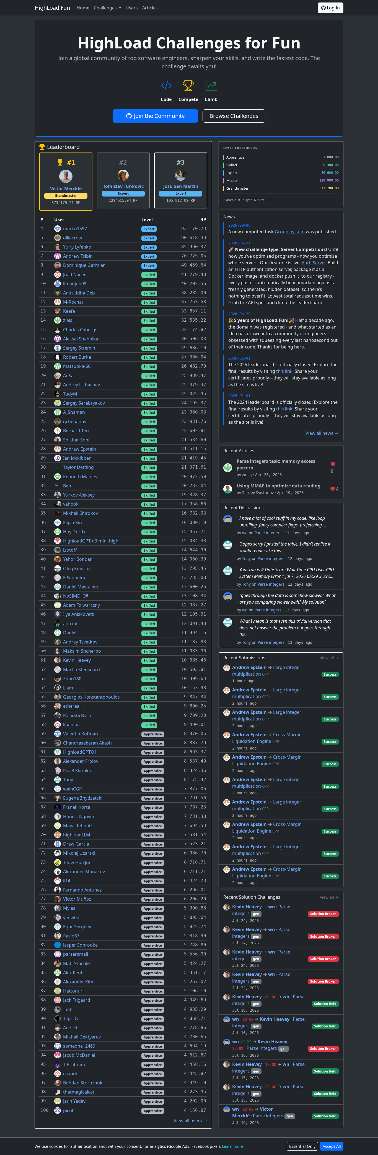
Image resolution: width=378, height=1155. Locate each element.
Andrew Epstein (79, 449)
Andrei (70, 1028)
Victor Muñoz (77, 899)
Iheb (68, 1009)
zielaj (68, 320)
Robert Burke (77, 357)
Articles (150, 8)
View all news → (322, 433)
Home (83, 8)
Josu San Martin (180, 186)
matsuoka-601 (78, 366)
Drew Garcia (76, 844)
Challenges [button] (106, 8)
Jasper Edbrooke (80, 945)
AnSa (68, 376)
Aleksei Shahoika (80, 339)
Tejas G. (71, 1019)
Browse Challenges (233, 116)
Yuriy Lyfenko (77, 247)
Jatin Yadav (74, 1101)
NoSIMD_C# (75, 596)
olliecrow (72, 238)
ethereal (72, 706)
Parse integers (268, 532)
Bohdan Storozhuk (82, 1083)
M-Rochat (73, 302)
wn (245, 532)
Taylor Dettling (78, 467)
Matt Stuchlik (77, 963)
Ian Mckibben (77, 458)
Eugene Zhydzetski (82, 798)
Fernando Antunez (82, 890)
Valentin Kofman (80, 734)
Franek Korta (76, 807)
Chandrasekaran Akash (87, 743)
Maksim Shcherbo (82, 651)
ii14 (66, 881)
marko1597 (75, 229)
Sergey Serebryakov (84, 403)
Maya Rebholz (77, 826)
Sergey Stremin (79, 348)
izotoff (70, 550)
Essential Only (302, 1146)
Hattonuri (73, 991)
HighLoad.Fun (52, 7)
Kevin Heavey (77, 660)
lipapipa (71, 725)
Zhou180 (72, 679)
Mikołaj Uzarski (79, 853)
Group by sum (290, 232)
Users (132, 8)
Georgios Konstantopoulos (91, 697)
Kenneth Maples (80, 477)
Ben (67, 486)
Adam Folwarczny (81, 605)
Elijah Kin (72, 523)
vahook (71, 504)
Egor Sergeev (77, 927)
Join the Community (159, 116)
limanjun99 (74, 284)
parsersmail (75, 954)
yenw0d (71, 917)
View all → (329, 657)
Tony (68, 780)
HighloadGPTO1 (80, 752)
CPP (265, 674)
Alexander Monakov (84, 872)
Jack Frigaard (76, 1000)
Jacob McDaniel (79, 1055)
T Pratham (74, 1064)
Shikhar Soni (76, 440)
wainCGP (72, 789)
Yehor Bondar (77, 559)
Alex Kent (72, 973)
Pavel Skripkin (77, 771)
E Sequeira (74, 578)
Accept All (332, 1146)
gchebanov (74, 421)
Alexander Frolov (80, 761)
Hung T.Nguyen (79, 816)
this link (284, 371)
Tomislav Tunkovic (123, 186)
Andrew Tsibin (78, 256)
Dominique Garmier (84, 265)
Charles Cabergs (80, 330)
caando (71, 1074)
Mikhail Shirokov (80, 513)
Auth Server (313, 263)
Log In (333, 8)
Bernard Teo (76, 431)
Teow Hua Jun (77, 862)
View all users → (190, 1121)
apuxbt (70, 624)
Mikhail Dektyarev (82, 1037)
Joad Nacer (74, 275)
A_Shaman (74, 412)
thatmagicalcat (78, 1092)
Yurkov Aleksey (79, 495)
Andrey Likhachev (81, 385)
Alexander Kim (78, 982)
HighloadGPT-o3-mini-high (90, 541)
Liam (68, 688)
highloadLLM (76, 835)
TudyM (70, 394)
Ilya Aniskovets (78, 614)
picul (68, 1110)
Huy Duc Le (75, 532)
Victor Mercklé (66, 188)
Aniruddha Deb (79, 293)
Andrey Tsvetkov (80, 642)
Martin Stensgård (81, 669)
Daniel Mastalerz (80, 587)
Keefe (69, 311)
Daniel (69, 633)
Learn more (232, 1146)
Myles (69, 908)
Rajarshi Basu (77, 715)
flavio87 (71, 936)
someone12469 (79, 1046)
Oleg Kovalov (76, 568)
